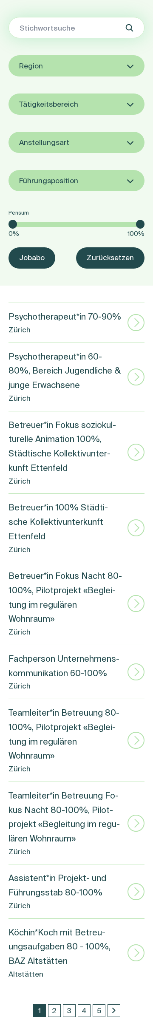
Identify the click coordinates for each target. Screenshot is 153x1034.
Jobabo (32, 257)
